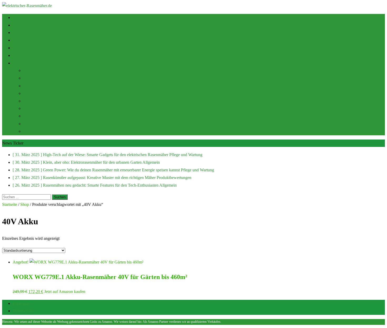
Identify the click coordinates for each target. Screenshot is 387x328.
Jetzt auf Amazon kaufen (64, 291)
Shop (17, 32)
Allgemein (32, 101)
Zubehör (20, 48)
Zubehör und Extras (39, 123)
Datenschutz (23, 311)
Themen (19, 63)
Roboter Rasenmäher (40, 78)
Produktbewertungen (40, 108)
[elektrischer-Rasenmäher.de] (27, 5)
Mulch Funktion (26, 55)
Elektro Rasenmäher (40, 85)
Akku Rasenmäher (38, 70)
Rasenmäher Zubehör (41, 131)
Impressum (22, 303)
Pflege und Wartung (39, 93)
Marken (29, 116)
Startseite (20, 17)
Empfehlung (23, 40)
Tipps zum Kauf (26, 25)
